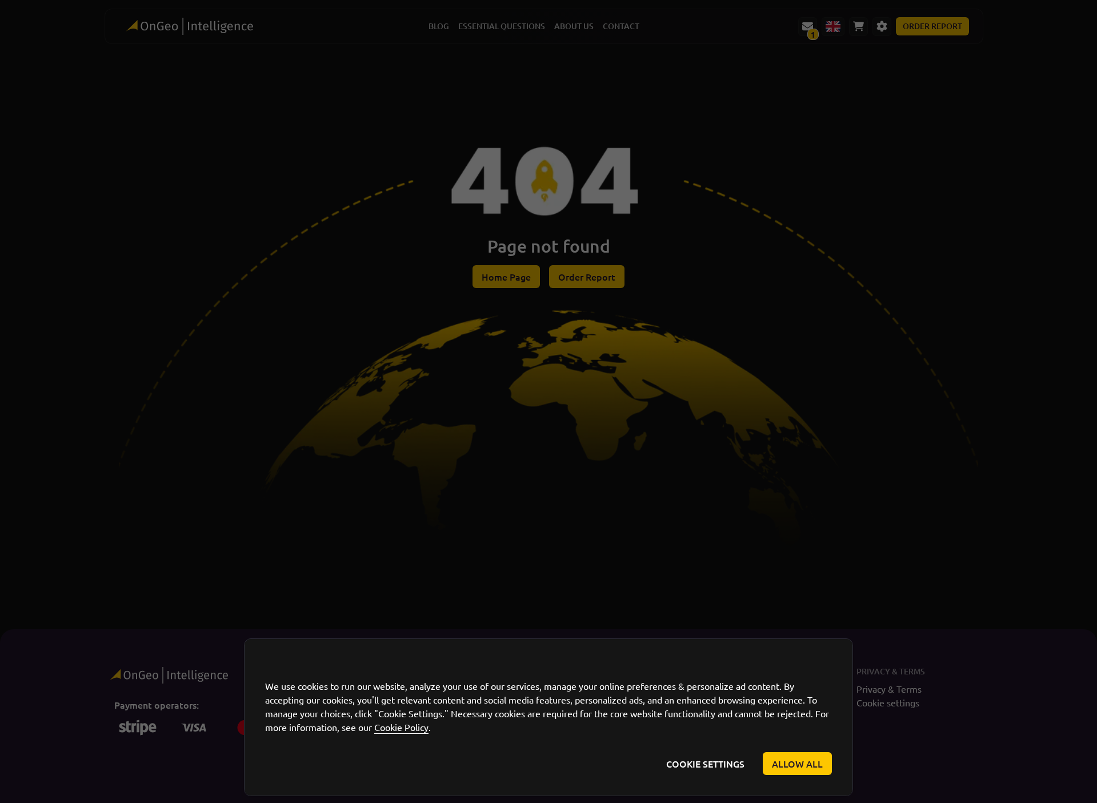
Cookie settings (705, 763)
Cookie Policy (401, 727)
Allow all (797, 763)
